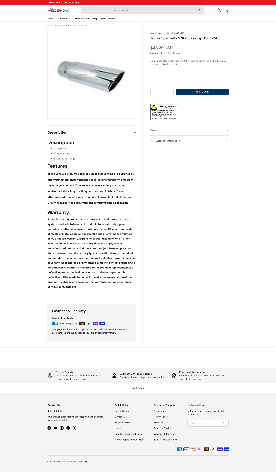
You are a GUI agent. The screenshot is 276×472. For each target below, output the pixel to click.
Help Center (108, 18)
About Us (159, 410)
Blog (95, 18)
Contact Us (121, 416)
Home (49, 26)
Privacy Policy (161, 422)
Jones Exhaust (157, 33)
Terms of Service (162, 428)
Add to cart (202, 91)
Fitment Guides (123, 422)
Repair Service (122, 410)
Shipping (154, 53)
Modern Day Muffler (62, 461)
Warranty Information (165, 433)
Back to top (138, 388)
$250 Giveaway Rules (165, 439)
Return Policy (161, 416)
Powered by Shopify (79, 461)
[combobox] (142, 10)
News (118, 428)
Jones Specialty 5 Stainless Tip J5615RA (71, 26)
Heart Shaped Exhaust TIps (129, 439)
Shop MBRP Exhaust (70, 2)
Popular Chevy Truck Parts (128, 433)
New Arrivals (82, 18)
